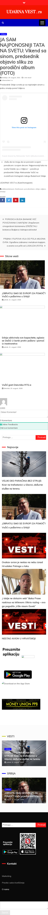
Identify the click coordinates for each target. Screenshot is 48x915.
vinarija (2, 192)
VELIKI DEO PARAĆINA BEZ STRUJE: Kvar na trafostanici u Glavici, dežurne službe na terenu (22, 484)
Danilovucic (19, 189)
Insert (5, 912)
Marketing (6, 876)
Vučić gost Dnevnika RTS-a (16, 384)
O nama (5, 889)
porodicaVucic (29, 189)
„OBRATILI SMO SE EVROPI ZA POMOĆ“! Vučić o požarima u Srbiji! (23, 295)
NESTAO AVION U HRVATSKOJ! (19, 638)
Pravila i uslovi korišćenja (13, 882)
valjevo (43, 189)
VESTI (10, 736)
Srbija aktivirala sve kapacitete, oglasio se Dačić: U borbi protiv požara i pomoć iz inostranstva (23, 340)
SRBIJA (3, 34)
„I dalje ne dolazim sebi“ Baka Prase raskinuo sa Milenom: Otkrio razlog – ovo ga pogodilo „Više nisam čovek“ (23, 602)
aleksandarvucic (8, 189)
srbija (37, 189)
